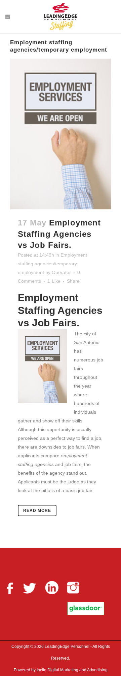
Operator (61, 272)
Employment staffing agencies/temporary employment (52, 263)
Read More (37, 510)
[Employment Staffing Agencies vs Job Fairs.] (60, 134)
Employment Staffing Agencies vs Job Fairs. (59, 233)
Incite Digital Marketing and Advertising (72, 670)
